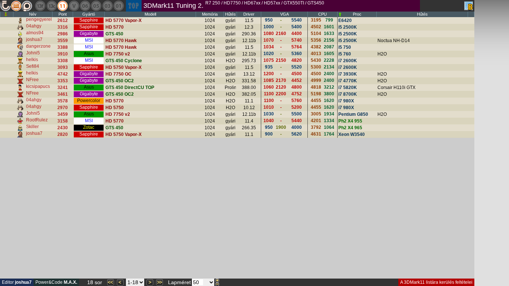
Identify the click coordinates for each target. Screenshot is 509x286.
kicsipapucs (38, 86)
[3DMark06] (85, 6)
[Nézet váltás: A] (468, 5)
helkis (32, 59)
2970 (62, 107)
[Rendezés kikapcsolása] (5, 14)
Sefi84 (32, 66)
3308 (62, 60)
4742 (62, 74)
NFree (32, 79)
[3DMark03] (107, 6)
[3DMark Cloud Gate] (51, 6)
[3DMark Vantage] (73, 6)
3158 (62, 121)
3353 (62, 80)
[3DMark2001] (118, 6)
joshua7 (34, 39)
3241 (62, 87)
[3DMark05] (96, 6)
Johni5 (33, 52)
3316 (62, 27)
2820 (62, 134)
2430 (62, 127)
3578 (62, 101)
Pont (63, 14)
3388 (62, 47)
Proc (357, 14)
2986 (62, 33)
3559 (62, 40)
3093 (62, 67)
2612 (62, 20)
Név (33, 14)
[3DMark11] (62, 6)
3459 (62, 114)
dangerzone (38, 46)
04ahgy (33, 26)
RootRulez (37, 120)
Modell (150, 14)
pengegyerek (39, 19)
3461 (62, 94)
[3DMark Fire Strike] (40, 6)
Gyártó (88, 14)
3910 (62, 54)
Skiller (32, 126)
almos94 (35, 32)
